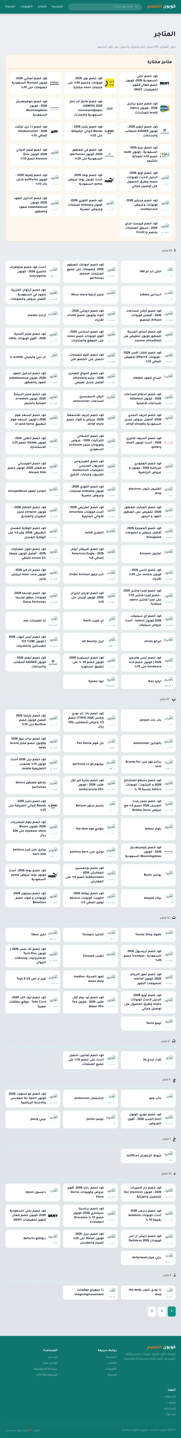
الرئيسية (57, 6)
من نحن (52, 1357)
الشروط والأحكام (47, 1375)
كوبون (161, 6)
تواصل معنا (50, 1363)
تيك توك (170, 1414)
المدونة (10, 6)
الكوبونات (26, 6)
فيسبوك (170, 1396)
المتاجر (42, 6)
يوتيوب (171, 1402)
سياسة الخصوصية (45, 1369)
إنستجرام (170, 1408)
